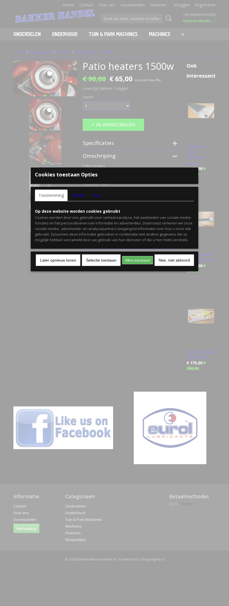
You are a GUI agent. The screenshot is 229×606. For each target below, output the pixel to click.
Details (78, 195)
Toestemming (51, 195)
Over (96, 195)
